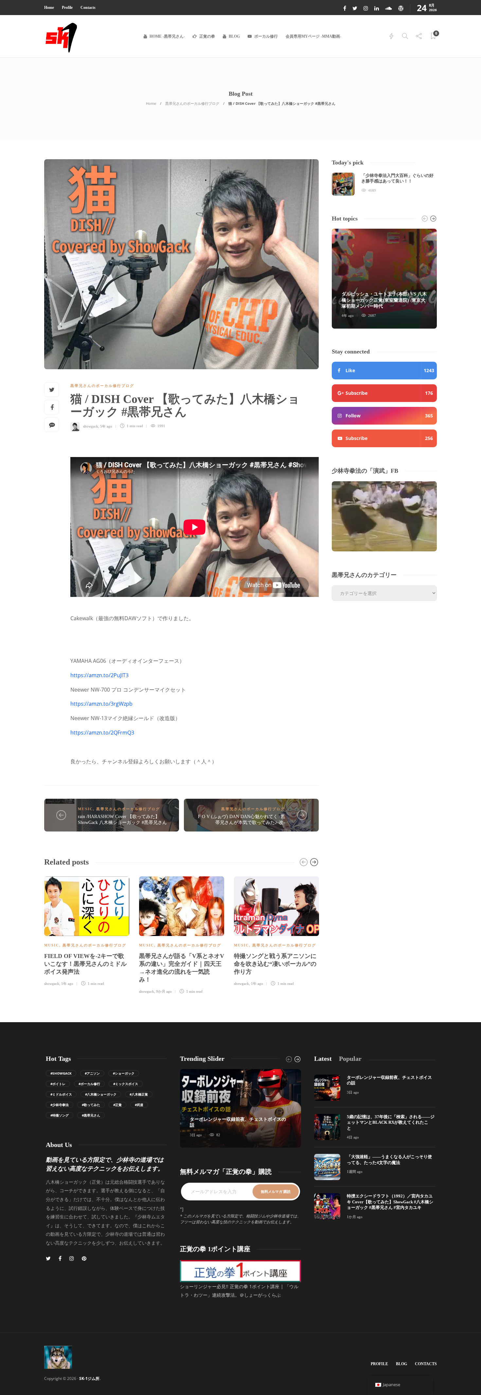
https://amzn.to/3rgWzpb (101, 703)
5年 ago (106, 426)
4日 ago (353, 1137)
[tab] (323, 1058)
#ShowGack (61, 1073)
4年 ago (348, 315)
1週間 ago (355, 1172)
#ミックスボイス (125, 1083)
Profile (67, 7)
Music (85, 809)
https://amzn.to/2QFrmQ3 (102, 732)
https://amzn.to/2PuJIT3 (99, 675)
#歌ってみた (91, 1104)
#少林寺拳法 (59, 1104)
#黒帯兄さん (91, 1115)
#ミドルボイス (61, 1094)
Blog (234, 36)
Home (49, 7)
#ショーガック (123, 1073)
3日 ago (196, 1135)
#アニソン (92, 1073)
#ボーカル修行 (89, 1083)
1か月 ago (355, 1217)
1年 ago (67, 983)
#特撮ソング (59, 1115)
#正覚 (117, 1104)
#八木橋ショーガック (100, 1094)
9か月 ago (164, 991)
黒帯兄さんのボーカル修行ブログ (192, 103)
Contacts (88, 7)
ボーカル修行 (266, 36)
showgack (90, 426)
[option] (86, 930)
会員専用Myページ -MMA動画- (313, 36)
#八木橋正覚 (139, 1094)
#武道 (139, 1104)
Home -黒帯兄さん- (167, 36)
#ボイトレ (57, 1083)
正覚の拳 (207, 36)
